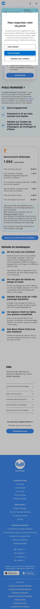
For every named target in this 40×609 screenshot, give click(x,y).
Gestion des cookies (20, 59)
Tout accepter (13, 53)
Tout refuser (13, 47)
